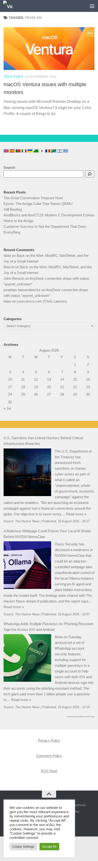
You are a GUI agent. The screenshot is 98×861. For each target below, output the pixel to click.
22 (75, 387)
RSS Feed (49, 771)
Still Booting (13, 209)
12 (36, 379)
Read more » (76, 514)
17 (10, 387)
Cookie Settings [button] (23, 846)
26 (36, 394)
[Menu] (92, 6)
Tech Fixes (13, 77)
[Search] (89, 174)
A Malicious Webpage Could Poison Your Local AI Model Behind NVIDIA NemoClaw (47, 534)
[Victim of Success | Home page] (9, 6)
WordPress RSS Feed (85, 717)
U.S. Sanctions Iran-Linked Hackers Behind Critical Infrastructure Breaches (43, 441)
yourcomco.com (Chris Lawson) (42, 301)
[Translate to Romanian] (47, 151)
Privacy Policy (49, 740)
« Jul (7, 408)
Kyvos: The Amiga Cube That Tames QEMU (38, 204)
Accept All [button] (49, 846)
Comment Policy (49, 756)
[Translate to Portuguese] (18, 151)
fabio (7, 256)
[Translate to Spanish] (12, 151)
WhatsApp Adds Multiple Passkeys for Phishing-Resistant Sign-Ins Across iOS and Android (48, 627)
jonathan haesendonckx (22, 290)
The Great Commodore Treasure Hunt (33, 198)
